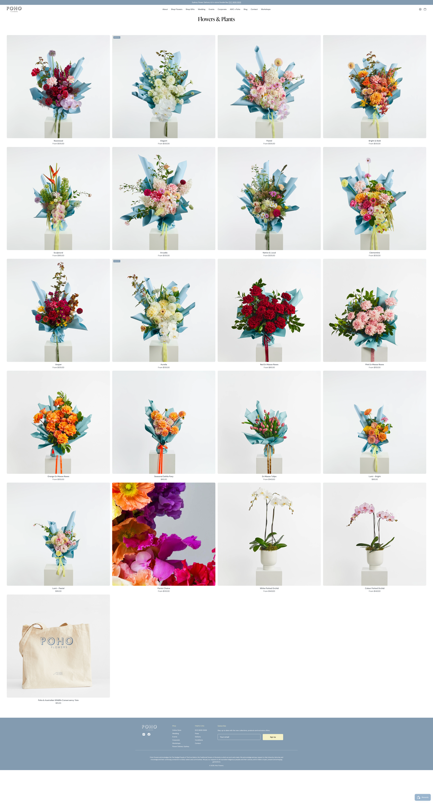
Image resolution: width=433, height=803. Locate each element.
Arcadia (163, 253)
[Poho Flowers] (14, 9)
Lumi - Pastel (58, 588)
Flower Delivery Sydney (180, 747)
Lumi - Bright (375, 476)
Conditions (199, 740)
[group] (216, 2)
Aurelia (164, 364)
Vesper (58, 364)
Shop (174, 726)
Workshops (176, 743)
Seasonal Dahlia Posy (163, 476)
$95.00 (375, 479)
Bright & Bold (375, 141)
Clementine (374, 253)
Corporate (176, 740)
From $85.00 (269, 368)
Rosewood (58, 141)
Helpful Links (199, 726)
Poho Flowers (219, 765)
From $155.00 (374, 368)
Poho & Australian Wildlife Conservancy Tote (58, 700)
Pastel (269, 141)
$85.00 (164, 479)
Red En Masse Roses (269, 364)
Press (197, 733)
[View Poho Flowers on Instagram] (143, 734)
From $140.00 (269, 479)
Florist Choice (164, 588)
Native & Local (269, 253)
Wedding (175, 733)
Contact (198, 743)
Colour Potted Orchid (374, 588)
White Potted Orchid (269, 588)
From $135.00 (58, 144)
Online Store (176, 730)
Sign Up (273, 737)
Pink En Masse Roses (374, 364)
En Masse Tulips (269, 476)
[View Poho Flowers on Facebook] (149, 734)
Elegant (163, 141)
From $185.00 (58, 256)
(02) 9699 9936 (235, 2)
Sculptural (58, 253)
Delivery (198, 737)
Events (174, 737)
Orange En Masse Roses (58, 476)
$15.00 (58, 703)
